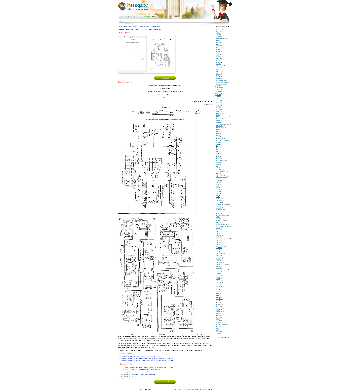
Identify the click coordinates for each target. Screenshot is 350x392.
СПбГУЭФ (219, 262)
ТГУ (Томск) (219, 299)
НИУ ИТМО (219, 268)
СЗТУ (217, 273)
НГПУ (217, 188)
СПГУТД (218, 260)
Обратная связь (209, 389)
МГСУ (217, 153)
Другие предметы (123, 26)
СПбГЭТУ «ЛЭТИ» (221, 264)
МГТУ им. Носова (221, 138)
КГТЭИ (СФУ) (220, 127)
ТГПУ (217, 300)
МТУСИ (218, 164)
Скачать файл (165, 78)
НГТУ (217, 189)
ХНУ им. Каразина (221, 324)
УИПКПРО (219, 308)
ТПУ (217, 167)
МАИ (217, 146)
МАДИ (217, 147)
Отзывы (138, 16)
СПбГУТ (218, 259)
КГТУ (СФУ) (219, 126)
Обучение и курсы (150, 16)
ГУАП (217, 251)
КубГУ (217, 133)
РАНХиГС (218, 208)
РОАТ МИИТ (219, 209)
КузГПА (218, 135)
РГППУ (218, 217)
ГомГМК (218, 76)
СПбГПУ (218, 244)
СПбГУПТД (219, 255)
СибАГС (218, 275)
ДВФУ (217, 96)
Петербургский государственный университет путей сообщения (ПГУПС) (151, 367)
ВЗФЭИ (218, 67)
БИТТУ (218, 36)
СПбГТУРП (219, 248)
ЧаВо (121, 16)
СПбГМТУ (219, 240)
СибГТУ (218, 280)
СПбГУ (218, 249)
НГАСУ (217, 184)
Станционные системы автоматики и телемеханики (144, 26)
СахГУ (217, 271)
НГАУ (217, 182)
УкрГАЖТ (218, 304)
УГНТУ (218, 313)
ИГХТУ (218, 104)
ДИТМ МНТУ (219, 100)
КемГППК (218, 107)
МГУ (217, 155)
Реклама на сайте (182, 389)
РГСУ (217, 218)
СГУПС (218, 282)
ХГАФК (217, 319)
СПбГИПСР (219, 237)
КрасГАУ (218, 120)
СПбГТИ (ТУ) (219, 246)
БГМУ (217, 40)
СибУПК (218, 286)
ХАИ (217, 166)
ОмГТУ (218, 197)
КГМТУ (218, 111)
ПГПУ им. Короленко (222, 204)
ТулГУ (217, 302)
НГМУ (217, 186)
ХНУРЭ (218, 326)
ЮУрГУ (218, 333)
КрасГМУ (218, 122)
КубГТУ (218, 131)
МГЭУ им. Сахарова (222, 140)
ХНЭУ (217, 328)
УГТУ (217, 315)
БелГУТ (218, 47)
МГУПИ (218, 158)
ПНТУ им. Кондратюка (223, 206)
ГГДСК (217, 75)
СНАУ (217, 290)
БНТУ (217, 51)
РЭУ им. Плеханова (221, 224)
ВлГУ (217, 60)
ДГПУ (217, 86)
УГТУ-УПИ (219, 311)
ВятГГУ (218, 71)
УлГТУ (217, 306)
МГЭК (217, 142)
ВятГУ (218, 73)
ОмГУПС (218, 198)
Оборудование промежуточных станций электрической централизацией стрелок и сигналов (145, 360)
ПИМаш (218, 266)
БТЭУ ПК (218, 53)
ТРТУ (217, 293)
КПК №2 (218, 129)
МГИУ (217, 149)
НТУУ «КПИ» (219, 175)
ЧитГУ (218, 331)
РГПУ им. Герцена (221, 215)
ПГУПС (218, 202)
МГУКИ (218, 157)
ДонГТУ (218, 98)
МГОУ (217, 151)
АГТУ (217, 35)
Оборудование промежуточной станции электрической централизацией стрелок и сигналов (145, 358)
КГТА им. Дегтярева (222, 116)
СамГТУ (218, 231)
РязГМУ (218, 228)
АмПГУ (218, 33)
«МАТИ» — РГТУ (221, 220)
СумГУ (218, 291)
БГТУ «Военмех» (221, 38)
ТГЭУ (217, 297)
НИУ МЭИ (218, 169)
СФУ (217, 288)
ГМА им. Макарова (221, 84)
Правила (201, 389)
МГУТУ (218, 162)
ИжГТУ (218, 106)
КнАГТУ (218, 118)
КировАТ (218, 113)
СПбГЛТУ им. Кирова (222, 239)
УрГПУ (218, 310)
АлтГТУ (218, 29)
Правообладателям (193, 389)
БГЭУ (217, 49)
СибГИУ (218, 279)
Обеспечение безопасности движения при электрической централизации (140, 356)
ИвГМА (218, 102)
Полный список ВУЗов (222, 337)
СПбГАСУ (218, 233)
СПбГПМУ (219, 242)
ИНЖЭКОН (219, 235)
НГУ (217, 191)
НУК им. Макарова (221, 177)
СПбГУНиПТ (219, 253)
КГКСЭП (218, 115)
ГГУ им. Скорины (221, 82)
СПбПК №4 (219, 200)
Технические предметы (147, 374)
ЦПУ (217, 330)
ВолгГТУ (218, 64)
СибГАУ (218, 277)
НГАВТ (217, 180)
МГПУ (217, 144)
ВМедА (218, 62)
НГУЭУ (218, 193)
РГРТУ (217, 229)
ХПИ (217, 173)
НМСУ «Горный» (220, 171)
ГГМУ (217, 78)
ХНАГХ (218, 321)
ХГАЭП (218, 317)
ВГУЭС (218, 58)
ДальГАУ (218, 87)
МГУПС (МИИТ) (220, 160)
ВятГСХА (218, 69)
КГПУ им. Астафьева (222, 124)
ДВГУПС (218, 95)
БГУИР (218, 45)
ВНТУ (217, 56)
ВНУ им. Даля (220, 65)
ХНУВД (218, 322)
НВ (216, 178)
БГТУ (217, 42)
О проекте (129, 16)
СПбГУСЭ (218, 257)
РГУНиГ (218, 222)
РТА (217, 211)
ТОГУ (217, 295)
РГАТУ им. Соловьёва (222, 226)
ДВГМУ (218, 91)
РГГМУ (218, 213)
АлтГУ (218, 31)
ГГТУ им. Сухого (221, 80)
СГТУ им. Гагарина (221, 270)
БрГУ (217, 55)
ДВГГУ (218, 89)
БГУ (217, 44)
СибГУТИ (218, 284)
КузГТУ (218, 137)
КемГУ (217, 109)
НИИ (217, 195)
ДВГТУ (218, 93)
